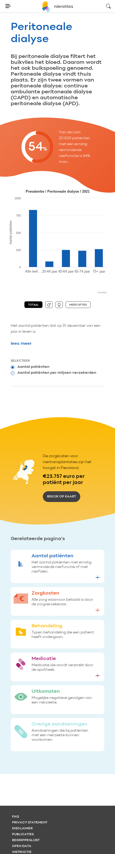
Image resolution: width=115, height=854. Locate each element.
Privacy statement (29, 822)
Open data (21, 846)
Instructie (22, 852)
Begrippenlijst (26, 840)
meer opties (78, 304)
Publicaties (23, 834)
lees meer (21, 344)
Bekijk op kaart (61, 496)
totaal (33, 304)
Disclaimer (22, 828)
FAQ (15, 816)
